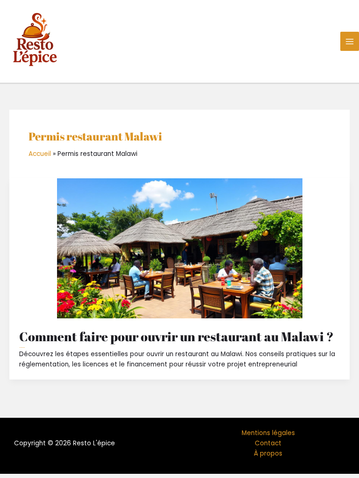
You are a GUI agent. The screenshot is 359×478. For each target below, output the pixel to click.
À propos (268, 453)
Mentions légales (268, 433)
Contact (268, 443)
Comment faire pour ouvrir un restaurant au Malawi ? (176, 336)
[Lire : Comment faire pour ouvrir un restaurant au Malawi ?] (179, 248)
